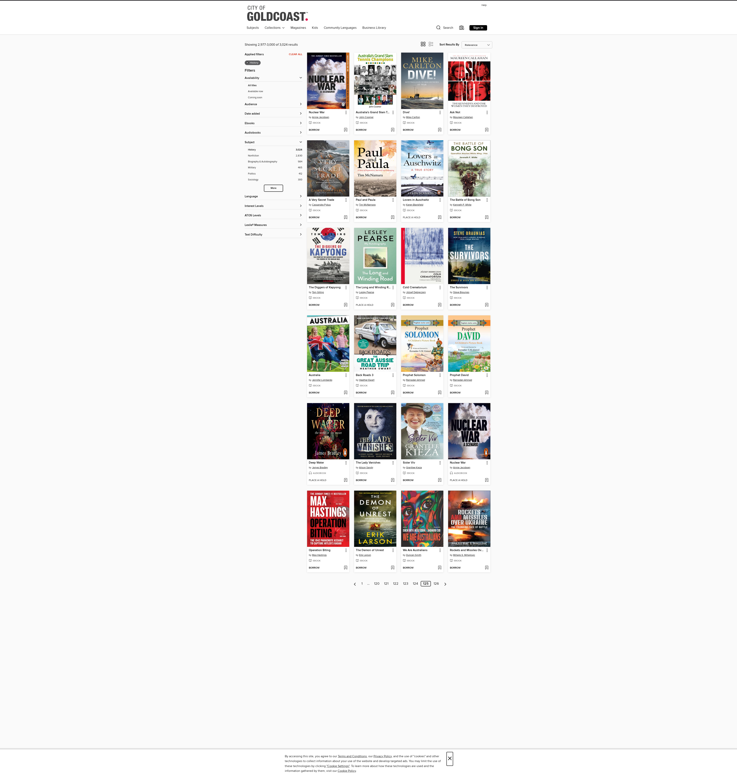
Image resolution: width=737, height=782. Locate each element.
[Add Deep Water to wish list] (345, 480)
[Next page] (445, 583)
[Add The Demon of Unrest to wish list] (392, 567)
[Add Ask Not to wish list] (486, 130)
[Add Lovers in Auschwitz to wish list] (439, 217)
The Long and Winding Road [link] (373, 287)
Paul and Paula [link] (365, 200)
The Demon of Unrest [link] (370, 550)
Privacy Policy (382, 756)
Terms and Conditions (352, 756)
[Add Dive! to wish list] (439, 130)
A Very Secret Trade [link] (321, 200)
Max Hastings (319, 555)
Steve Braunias (461, 292)
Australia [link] (314, 375)
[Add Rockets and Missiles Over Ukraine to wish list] (486, 567)
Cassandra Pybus (321, 204)
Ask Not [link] (455, 112)
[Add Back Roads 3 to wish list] (392, 392)
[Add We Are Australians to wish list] (439, 567)
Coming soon (255, 97)
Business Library (374, 28)
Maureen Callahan (463, 117)
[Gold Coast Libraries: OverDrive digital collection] (277, 13)
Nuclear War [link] (317, 112)
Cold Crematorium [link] (414, 287)
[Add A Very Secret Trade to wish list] (345, 217)
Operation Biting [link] (319, 550)
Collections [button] (273, 28)
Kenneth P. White (462, 204)
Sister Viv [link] (409, 463)
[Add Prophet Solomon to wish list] (439, 392)
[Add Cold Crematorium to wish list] (439, 305)
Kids (315, 28)
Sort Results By (449, 44)
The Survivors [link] (459, 287)
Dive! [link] (406, 112)
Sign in (478, 28)
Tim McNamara (367, 204)
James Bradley (320, 467)
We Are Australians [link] (415, 550)
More (273, 188)
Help (484, 5)
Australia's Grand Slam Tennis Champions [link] (373, 112)
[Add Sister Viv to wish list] (439, 480)
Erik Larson (365, 555)
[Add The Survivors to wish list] (486, 305)
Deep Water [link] (316, 463)
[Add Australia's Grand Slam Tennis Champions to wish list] (392, 130)
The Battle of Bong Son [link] (465, 200)
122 (395, 584)
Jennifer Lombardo (322, 380)
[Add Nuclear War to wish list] (345, 130)
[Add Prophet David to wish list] (486, 392)
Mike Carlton (413, 117)
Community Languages (340, 28)
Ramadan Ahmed (415, 380)
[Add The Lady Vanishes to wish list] (392, 480)
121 (386, 584)
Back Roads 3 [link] (364, 375)
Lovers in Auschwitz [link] (416, 200)
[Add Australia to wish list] (345, 392)
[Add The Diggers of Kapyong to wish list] (345, 305)
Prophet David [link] (459, 375)
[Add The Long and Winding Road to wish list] (392, 305)
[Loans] (462, 28)
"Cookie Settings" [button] (337, 766)
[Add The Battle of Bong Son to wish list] (486, 217)
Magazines (298, 28)
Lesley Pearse (366, 292)
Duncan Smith (413, 555)
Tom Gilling (318, 292)
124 (415, 584)
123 (405, 584)
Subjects (253, 28)
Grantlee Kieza (414, 467)
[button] (444, 28)
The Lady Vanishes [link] (368, 463)
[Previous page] (355, 583)
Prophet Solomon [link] (414, 375)
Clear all (295, 54)
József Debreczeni (416, 292)
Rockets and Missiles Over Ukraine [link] (467, 550)
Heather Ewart (366, 380)
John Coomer (366, 117)
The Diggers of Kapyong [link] (325, 287)
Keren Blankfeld (414, 204)
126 (436, 584)
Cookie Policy (347, 771)
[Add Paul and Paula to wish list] (392, 217)
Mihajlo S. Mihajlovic (464, 555)
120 (376, 584)
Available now (255, 91)
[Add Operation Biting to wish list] (345, 567)
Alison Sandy (366, 467)
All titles (252, 85)
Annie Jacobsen (320, 117)
